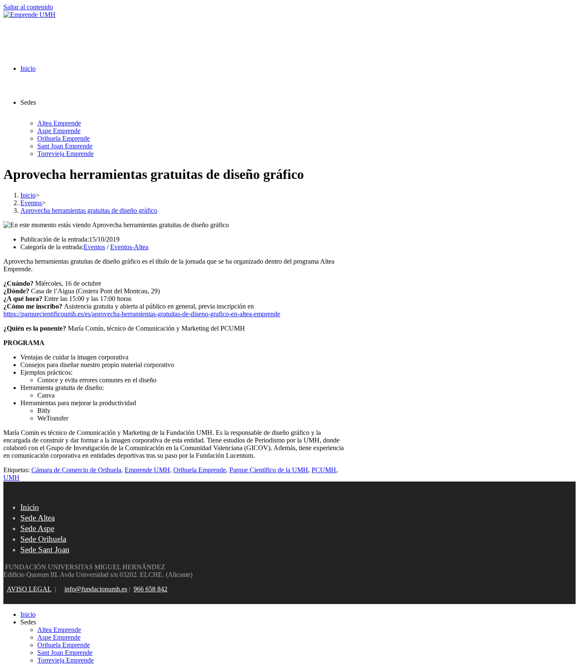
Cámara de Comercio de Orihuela (76, 469)
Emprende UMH (147, 469)
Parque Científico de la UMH (268, 469)
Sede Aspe (37, 528)
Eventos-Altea (129, 247)
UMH (11, 477)
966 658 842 (150, 589)
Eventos (94, 247)
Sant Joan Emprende (64, 652)
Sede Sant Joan (45, 549)
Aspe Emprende (59, 637)
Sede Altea (37, 517)
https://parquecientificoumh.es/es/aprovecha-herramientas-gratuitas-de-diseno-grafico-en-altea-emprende (141, 313)
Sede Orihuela (43, 539)
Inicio (29, 507)
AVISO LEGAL (29, 589)
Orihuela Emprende (199, 469)
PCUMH (324, 469)
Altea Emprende (59, 629)
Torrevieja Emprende (65, 660)
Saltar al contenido (28, 7)
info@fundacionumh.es (95, 589)
